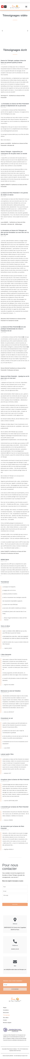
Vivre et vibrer (5, 626)
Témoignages (6, 1015)
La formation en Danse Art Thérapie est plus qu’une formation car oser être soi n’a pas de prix (15, 232)
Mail (15, 965)
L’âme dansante (6, 654)
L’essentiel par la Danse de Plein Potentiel (14, 807)
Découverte (6, 1012)
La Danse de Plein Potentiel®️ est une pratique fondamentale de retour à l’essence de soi (13, 329)
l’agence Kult (24, 1055)
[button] (26, 6)
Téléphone (15, 945)
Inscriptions (6, 1010)
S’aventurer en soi (7, 718)
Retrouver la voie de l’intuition (11, 691)
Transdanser (5, 582)
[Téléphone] (15, 941)
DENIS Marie (5, 559)
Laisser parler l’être (7, 754)
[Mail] (15, 962)
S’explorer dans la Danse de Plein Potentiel (15, 779)
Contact (5, 1020)
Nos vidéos (5, 1017)
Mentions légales (7, 1022)
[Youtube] (2, 6)
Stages (4, 1007)
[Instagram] (5, 6)
